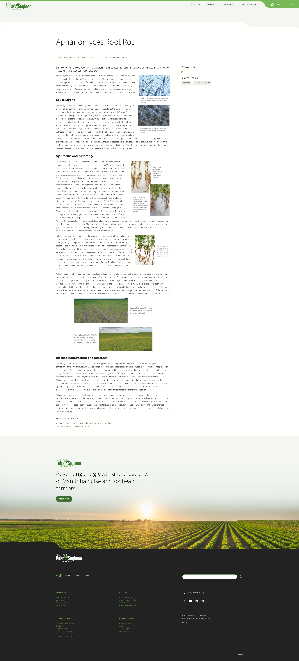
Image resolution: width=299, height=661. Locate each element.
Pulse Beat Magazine (126, 623)
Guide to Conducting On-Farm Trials (68, 636)
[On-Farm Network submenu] (236, 4)
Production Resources (63, 597)
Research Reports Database (128, 600)
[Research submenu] (215, 4)
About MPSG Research (126, 597)
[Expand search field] (272, 4)
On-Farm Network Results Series (66, 634)
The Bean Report (61, 600)
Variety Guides (61, 605)
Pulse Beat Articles (202, 82)
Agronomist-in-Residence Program (130, 605)
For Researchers (124, 603)
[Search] (240, 576)
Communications (126, 618)
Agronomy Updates (62, 603)
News (121, 626)
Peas (182, 72)
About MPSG (64, 498)
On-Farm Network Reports (64, 631)
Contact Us (186, 622)
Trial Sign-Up (60, 626)
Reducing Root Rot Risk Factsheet (97, 423)
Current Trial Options (63, 629)
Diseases (186, 82)
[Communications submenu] (257, 4)
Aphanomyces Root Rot (79, 426)
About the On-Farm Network (65, 623)
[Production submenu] (201, 4)
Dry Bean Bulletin (124, 631)
